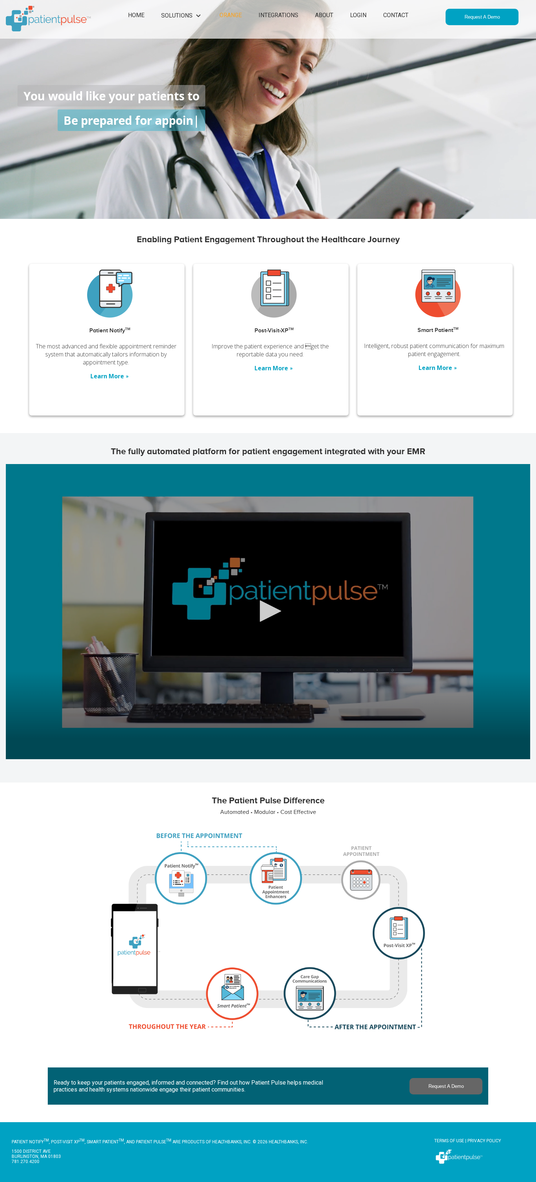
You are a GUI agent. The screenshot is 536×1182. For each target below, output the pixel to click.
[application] (268, 611)
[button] (268, 611)
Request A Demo (482, 17)
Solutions (182, 15)
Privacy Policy (484, 1140)
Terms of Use (449, 1140)
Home (136, 15)
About (324, 15)
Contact (395, 15)
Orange (231, 15)
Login (358, 15)
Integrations (278, 15)
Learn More (109, 376)
